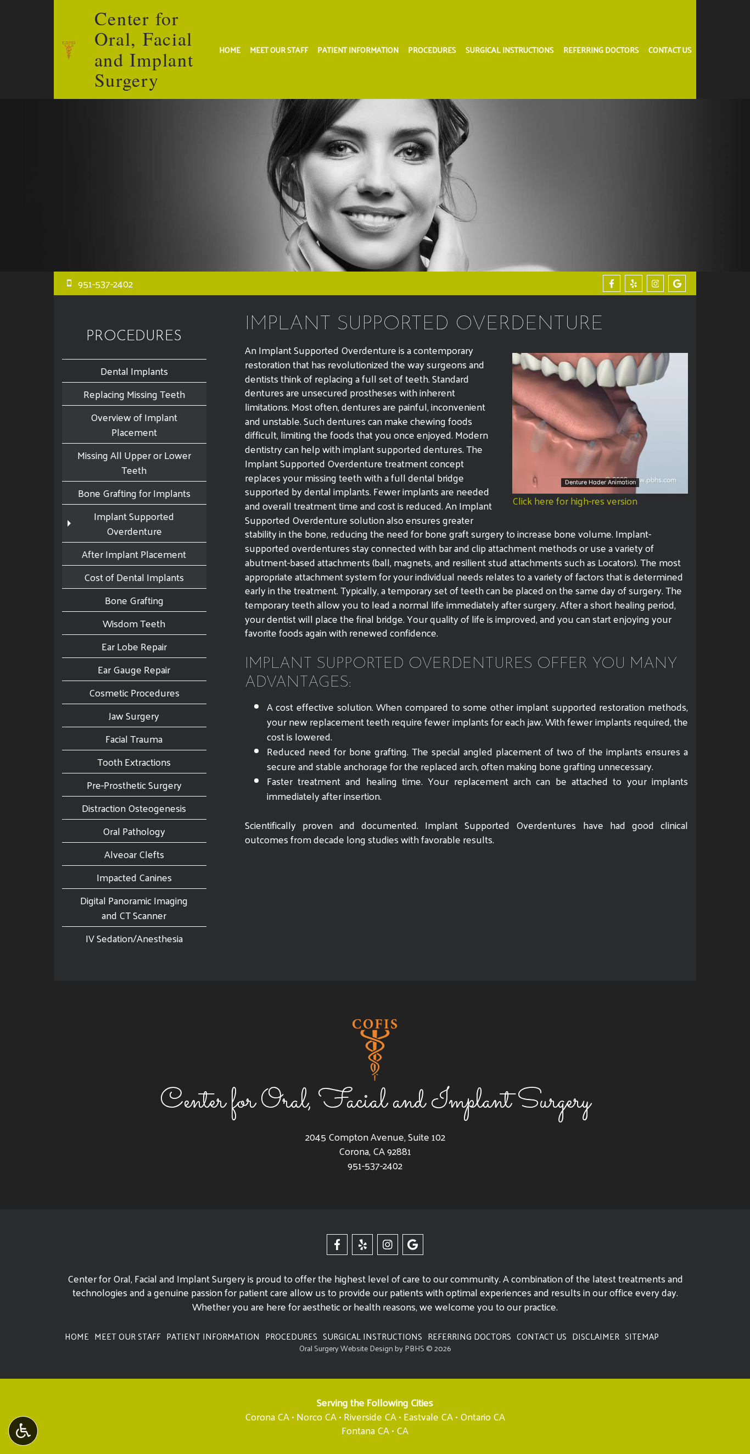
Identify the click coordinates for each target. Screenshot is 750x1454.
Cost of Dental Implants (134, 577)
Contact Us (670, 49)
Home (229, 49)
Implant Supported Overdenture (134, 523)
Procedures (432, 49)
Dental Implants (134, 371)
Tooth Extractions (134, 762)
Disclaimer (595, 1336)
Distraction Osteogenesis (134, 808)
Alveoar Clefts (134, 854)
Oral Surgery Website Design (346, 1348)
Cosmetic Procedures (134, 692)
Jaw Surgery (134, 715)
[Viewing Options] (23, 1431)
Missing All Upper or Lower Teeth (134, 462)
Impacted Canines (134, 877)
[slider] (599, 485)
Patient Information (358, 49)
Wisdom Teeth (134, 623)
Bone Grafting (134, 600)
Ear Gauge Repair (134, 669)
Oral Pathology (134, 831)
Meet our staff (279, 49)
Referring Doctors (601, 49)
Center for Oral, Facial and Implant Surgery (144, 48)
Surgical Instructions (510, 49)
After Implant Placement (134, 554)
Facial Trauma (134, 738)
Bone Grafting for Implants (134, 493)
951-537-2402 (375, 1165)
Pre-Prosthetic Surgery (134, 785)
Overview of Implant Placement (134, 424)
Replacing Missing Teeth (134, 394)
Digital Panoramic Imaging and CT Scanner (134, 907)
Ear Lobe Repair (134, 646)
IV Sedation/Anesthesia (134, 938)
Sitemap (642, 1336)
